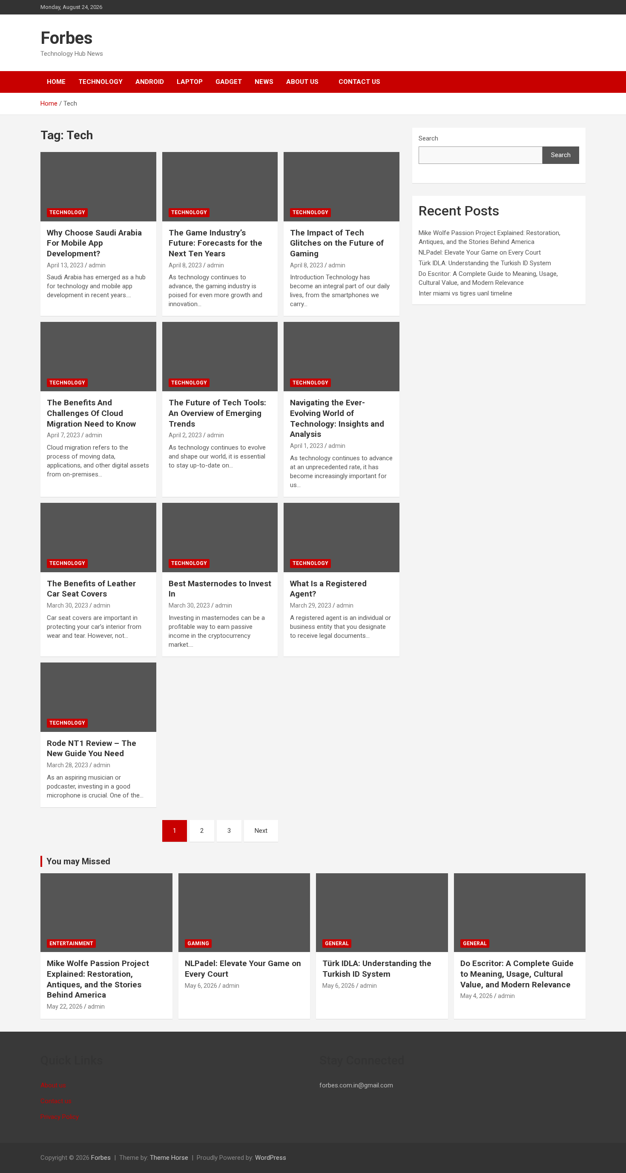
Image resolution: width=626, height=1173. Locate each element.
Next (261, 831)
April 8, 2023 (185, 265)
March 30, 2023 (67, 605)
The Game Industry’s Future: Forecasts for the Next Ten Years (215, 243)
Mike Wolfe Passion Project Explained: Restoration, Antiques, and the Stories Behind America (98, 979)
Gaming (198, 943)
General (337, 943)
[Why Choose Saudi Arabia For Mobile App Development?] (98, 186)
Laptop (190, 82)
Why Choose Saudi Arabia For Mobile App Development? (94, 243)
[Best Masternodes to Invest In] (220, 537)
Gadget (228, 82)
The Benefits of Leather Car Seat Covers (91, 589)
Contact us (359, 82)
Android (149, 82)
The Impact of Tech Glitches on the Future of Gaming (337, 243)
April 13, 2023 (65, 265)
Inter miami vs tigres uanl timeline (465, 293)
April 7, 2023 (63, 435)
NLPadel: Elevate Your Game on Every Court (480, 252)
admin (97, 265)
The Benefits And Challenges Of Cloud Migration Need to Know (91, 413)
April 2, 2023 (185, 435)
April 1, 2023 (306, 445)
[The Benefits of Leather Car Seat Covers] (98, 537)
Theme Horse (169, 1158)
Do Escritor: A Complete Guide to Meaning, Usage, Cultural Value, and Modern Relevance (517, 973)
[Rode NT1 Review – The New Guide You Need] (98, 697)
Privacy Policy (59, 1117)
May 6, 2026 (201, 985)
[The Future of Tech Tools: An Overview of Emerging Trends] (220, 357)
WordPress (270, 1158)
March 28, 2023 (67, 765)
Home (56, 82)
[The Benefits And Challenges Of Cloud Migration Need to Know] (98, 357)
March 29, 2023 (310, 605)
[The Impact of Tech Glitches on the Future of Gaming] (342, 186)
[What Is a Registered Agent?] (342, 537)
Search (428, 138)
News (264, 82)
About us (302, 82)
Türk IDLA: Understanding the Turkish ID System (485, 263)
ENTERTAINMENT (71, 943)
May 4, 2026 (476, 995)
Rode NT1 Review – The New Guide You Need (91, 748)
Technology (100, 82)
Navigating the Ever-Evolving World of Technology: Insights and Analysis (337, 418)
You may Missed (78, 861)
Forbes (66, 38)
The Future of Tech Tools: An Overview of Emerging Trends (217, 413)
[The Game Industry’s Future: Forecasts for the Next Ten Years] (220, 186)
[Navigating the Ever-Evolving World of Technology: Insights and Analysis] (342, 357)
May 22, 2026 (65, 1006)
